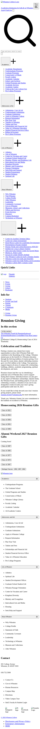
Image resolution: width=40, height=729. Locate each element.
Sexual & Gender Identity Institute (17, 255)
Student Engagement (12, 172)
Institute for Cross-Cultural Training (17, 249)
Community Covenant (13, 204)
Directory (8, 214)
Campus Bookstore (12, 216)
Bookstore (9, 290)
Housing (8, 607)
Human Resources (11, 687)
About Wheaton (7, 189)
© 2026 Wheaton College (9, 717)
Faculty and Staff (11, 301)
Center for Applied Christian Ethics (17, 239)
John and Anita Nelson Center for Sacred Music (22, 251)
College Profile (10, 198)
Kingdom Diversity (12, 164)
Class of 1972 (6, 460)
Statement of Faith (11, 630)
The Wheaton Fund (8, 333)
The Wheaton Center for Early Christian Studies (22, 257)
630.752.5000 (6, 672)
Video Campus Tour (12, 699)
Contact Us (9, 680)
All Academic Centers (13, 511)
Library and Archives (12, 81)
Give (10, 10)
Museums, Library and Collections (17, 208)
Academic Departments (13, 69)
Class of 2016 (6, 415)
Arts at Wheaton (11, 154)
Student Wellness (11, 174)
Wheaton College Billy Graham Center (19, 263)
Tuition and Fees (11, 124)
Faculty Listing (10, 77)
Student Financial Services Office (17, 130)
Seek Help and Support (13, 170)
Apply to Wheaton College (14, 116)
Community (9, 307)
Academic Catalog (11, 87)
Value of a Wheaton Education (16, 128)
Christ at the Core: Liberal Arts (16, 89)
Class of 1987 (6, 446)
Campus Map (10, 691)
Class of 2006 (6, 420)
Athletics (8, 152)
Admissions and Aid (8, 517)
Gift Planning (19, 333)
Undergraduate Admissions (14, 112)
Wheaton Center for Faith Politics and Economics (22, 261)
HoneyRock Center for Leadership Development (22, 243)
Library (8, 288)
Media (7, 309)
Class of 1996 (6, 429)
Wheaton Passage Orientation (15, 588)
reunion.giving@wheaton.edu (11, 395)
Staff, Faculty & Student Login (16, 702)
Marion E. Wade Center (13, 253)
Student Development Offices (15, 580)
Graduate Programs (12, 73)
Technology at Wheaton (13, 218)
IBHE (7, 726)
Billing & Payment (11, 132)
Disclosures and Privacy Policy (17, 721)
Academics (5, 8)
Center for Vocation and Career (16, 156)
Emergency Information (15, 724)
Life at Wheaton (27, 8)
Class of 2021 (6, 410)
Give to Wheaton (11, 206)
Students (8, 299)
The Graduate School (12, 488)
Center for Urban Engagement (16, 241)
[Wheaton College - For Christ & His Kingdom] (7, 473)
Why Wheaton (10, 194)
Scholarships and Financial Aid (16, 126)
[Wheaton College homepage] (10, 2)
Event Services (10, 212)
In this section (6, 331)
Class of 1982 (6, 450)
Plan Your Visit (10, 120)
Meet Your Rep (26, 335)
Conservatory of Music (13, 75)
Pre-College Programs (13, 91)
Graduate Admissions (12, 114)
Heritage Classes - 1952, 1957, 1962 (13, 469)
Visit (7, 10)
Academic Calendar (12, 79)
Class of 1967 (6, 464)
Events (7, 284)
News (7, 282)
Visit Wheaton (10, 196)
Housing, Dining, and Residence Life (18, 160)
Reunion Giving (11, 315)
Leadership (9, 202)
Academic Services (12, 85)
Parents (7, 303)
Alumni (8, 305)
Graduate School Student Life (15, 158)
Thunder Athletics (12, 275)
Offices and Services (12, 210)
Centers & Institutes (8, 234)
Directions (9, 695)
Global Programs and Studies (15, 83)
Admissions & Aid (15, 8)
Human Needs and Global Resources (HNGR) (21, 247)
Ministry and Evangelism (14, 166)
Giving (7, 286)
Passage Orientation (12, 168)
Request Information (12, 118)
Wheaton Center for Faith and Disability (19, 259)
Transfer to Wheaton (12, 122)
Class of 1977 (6, 455)
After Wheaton (10, 200)
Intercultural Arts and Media (15, 162)
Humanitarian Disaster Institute (16, 245)
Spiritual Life (10, 176)
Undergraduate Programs (14, 71)
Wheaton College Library (14, 500)
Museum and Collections (14, 645)
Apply (3, 10)
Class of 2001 (6, 424)
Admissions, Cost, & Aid (14, 110)
